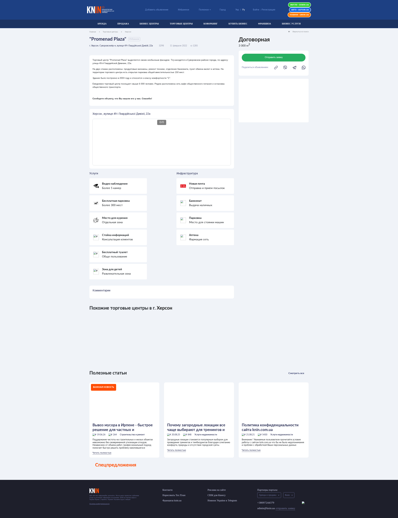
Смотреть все (296, 373)
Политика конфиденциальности (99, 504)
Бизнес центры (149, 24)
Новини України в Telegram (222, 500)
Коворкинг (211, 24)
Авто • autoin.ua (300, 10)
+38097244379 (265, 502)
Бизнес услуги (291, 24)
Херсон (128, 32)
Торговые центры (181, 24)
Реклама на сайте (217, 490)
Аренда (101, 24)
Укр (237, 9)
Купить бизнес (238, 24)
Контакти (167, 490)
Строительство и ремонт (132, 435)
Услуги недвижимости (205, 435)
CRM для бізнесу (217, 495)
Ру (243, 9)
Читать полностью (102, 453)
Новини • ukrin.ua (299, 15)
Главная (92, 32)
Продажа (123, 24)
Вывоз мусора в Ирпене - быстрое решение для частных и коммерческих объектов (123, 427)
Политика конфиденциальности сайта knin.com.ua (270, 427)
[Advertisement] (274, 100)
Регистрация (268, 9)
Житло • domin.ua (299, 5)
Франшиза (264, 24)
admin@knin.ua (276, 508)
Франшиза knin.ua (171, 500)
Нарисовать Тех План (173, 495)
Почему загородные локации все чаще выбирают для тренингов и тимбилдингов (196, 427)
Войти (256, 9)
